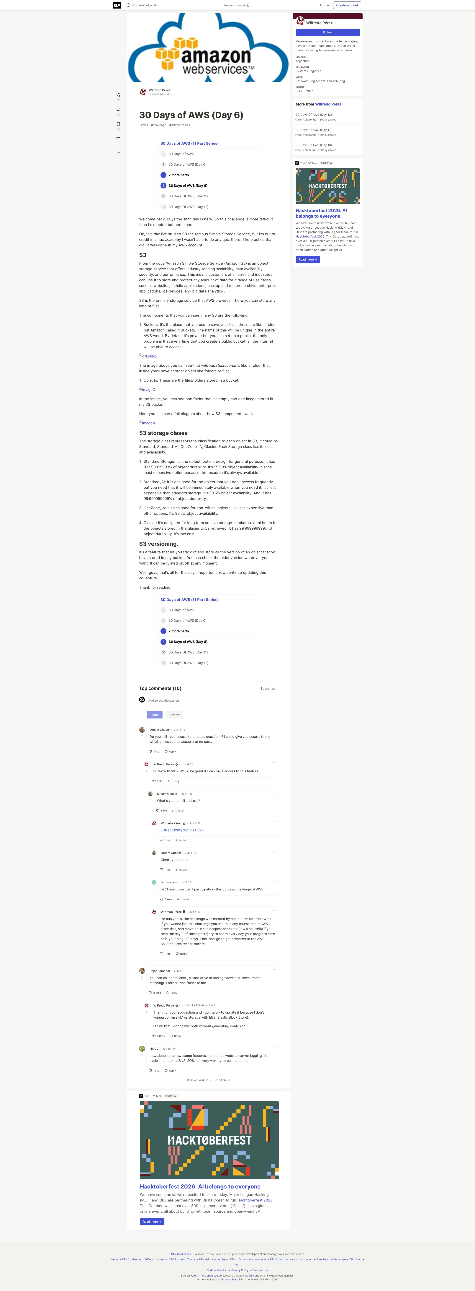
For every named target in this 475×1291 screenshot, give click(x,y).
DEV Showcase (279, 1259)
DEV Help (204, 1259)
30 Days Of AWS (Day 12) (315, 117)
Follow (327, 32)
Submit (155, 715)
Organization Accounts (252, 1259)
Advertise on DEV (224, 1259)
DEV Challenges (131, 1259)
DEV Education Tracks (182, 1259)
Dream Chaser (160, 729)
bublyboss (168, 882)
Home (114, 1259)
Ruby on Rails (229, 1279)
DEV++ (149, 1259)
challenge (158, 125)
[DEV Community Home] (117, 5)
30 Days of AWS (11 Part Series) (189, 143)
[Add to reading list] (118, 126)
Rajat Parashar (160, 971)
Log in (324, 5)
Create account (347, 5)
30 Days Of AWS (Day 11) (315, 132)
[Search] (128, 5)
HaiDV (154, 1049)
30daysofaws (179, 125)
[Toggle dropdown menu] (274, 728)
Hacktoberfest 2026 (254, 1200)
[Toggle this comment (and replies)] (142, 736)
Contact (308, 1259)
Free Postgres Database (331, 1259)
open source (214, 1275)
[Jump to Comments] (118, 111)
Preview (174, 715)
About (295, 1259)
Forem (194, 1275)
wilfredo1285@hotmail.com (182, 830)
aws (144, 125)
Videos (161, 1259)
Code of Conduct (197, 1080)
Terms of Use (260, 1270)
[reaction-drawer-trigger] (118, 97)
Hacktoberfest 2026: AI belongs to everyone (200, 1186)
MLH (237, 1264)
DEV (251, 1275)
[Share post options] (118, 152)
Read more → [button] (152, 1221)
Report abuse (222, 1080)
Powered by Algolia (235, 5)
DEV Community (181, 1254)
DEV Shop (355, 1259)
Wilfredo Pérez (160, 90)
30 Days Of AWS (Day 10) (315, 147)
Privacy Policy (239, 1270)
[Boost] (118, 139)
